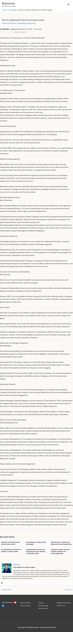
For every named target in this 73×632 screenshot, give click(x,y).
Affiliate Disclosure (64, 603)
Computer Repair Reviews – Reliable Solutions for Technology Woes (60, 551)
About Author (43, 608)
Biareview (8, 3)
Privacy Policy (25, 605)
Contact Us (61, 605)
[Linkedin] (2, 583)
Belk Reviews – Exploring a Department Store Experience (61, 543)
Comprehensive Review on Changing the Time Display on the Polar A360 (35, 551)
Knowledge (12, 10)
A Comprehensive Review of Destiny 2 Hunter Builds (11, 550)
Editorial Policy (25, 603)
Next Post (69, 589)
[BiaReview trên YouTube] (15, 602)
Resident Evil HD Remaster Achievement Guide (10, 543)
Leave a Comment (9, 23)
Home (4, 10)
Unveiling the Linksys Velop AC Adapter (36, 543)
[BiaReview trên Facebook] (3, 606)
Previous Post (5, 589)
